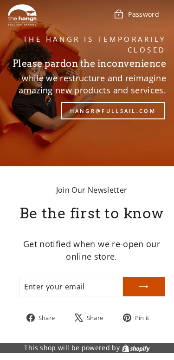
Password (143, 14)
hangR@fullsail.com (113, 110)
